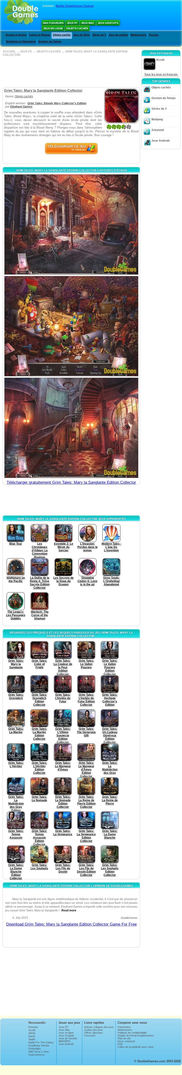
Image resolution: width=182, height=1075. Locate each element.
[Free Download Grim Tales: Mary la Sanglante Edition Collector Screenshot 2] (71, 326)
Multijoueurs (53, 23)
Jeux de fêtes (81, 34)
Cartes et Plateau (39, 34)
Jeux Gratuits (108, 23)
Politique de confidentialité (132, 1032)
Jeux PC (72, 23)
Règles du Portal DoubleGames (136, 1035)
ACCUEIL (9, 51)
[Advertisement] (70, 72)
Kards (31, 1036)
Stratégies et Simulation (21, 41)
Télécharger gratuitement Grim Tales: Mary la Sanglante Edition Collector (71, 482)
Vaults (31, 1039)
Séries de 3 (99, 34)
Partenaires (124, 1027)
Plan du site (124, 1038)
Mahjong (157, 119)
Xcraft (31, 1030)
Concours (90, 1035)
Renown (33, 1027)
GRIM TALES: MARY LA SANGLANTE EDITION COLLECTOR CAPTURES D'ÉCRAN (71, 170)
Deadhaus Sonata (38, 1045)
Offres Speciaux (93, 1032)
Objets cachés (77, 28)
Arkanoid (157, 130)
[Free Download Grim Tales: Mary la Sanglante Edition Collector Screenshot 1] (71, 224)
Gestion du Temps (49, 41)
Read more (68, 910)
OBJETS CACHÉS (48, 51)
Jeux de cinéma (118, 34)
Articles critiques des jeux (99, 1027)
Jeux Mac (87, 23)
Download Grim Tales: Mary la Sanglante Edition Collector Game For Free (71, 924)
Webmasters (125, 1029)
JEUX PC (26, 51)
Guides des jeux (93, 1029)
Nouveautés (37, 1022)
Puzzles (154, 34)
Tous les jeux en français (161, 74)
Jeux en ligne (53, 28)
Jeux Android (160, 140)
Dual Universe (36, 1054)
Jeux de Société (68, 1038)
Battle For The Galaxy (41, 1042)
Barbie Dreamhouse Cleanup (75, 6)
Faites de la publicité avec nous (136, 1046)
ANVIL (32, 1033)
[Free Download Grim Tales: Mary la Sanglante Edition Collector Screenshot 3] (71, 428)
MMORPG (65, 1041)
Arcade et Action (16, 34)
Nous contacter (126, 1041)
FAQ (120, 1044)
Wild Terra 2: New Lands (38, 1053)
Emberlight (34, 1048)
